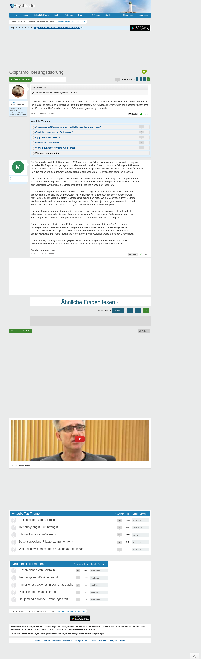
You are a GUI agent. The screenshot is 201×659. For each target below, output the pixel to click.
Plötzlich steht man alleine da (38, 591)
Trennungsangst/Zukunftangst (38, 527)
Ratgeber (69, 15)
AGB (94, 640)
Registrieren (128, 15)
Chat (80, 15)
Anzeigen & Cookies (82, 640)
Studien (108, 15)
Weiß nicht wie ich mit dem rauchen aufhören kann (52, 548)
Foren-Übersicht (18, 611)
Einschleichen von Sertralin (37, 519)
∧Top (194, 656)
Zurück (118, 310)
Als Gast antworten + (20, 79)
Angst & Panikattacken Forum (41, 611)
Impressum (56, 640)
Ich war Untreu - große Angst (38, 534)
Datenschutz (67, 640)
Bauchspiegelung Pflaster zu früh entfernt (46, 541)
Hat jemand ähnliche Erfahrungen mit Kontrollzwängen (55, 599)
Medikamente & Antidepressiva (71, 611)
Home (14, 15)
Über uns (46, 640)
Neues (25, 15)
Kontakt (38, 640)
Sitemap (122, 640)
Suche (56, 15)
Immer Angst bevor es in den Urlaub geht (46, 584)
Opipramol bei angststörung (36, 72)
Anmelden (143, 15)
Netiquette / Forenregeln (107, 640)
